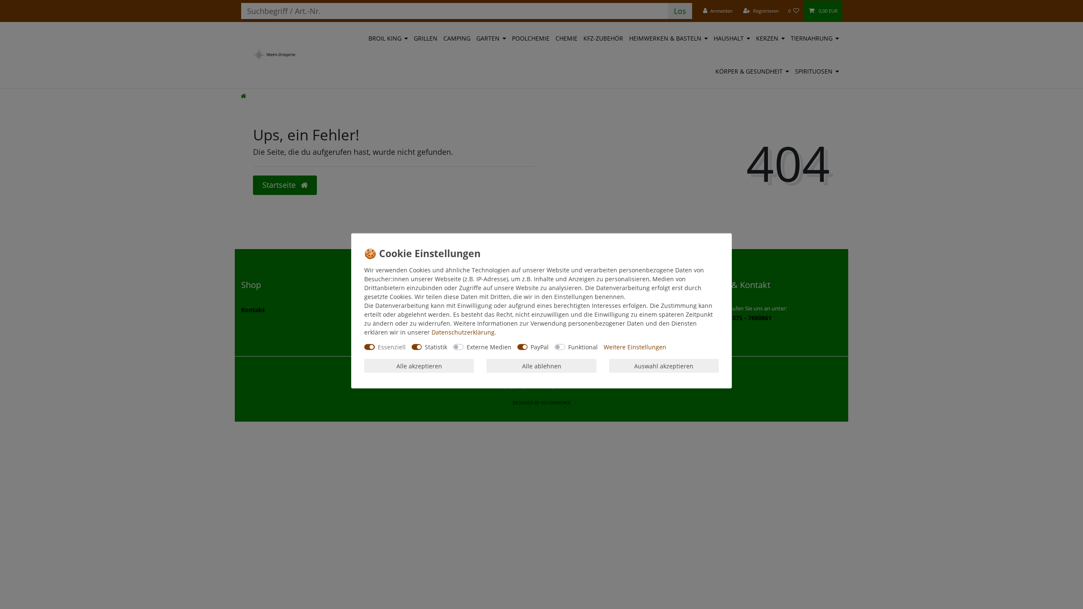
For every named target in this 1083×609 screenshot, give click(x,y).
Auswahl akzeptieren (663, 366)
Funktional (583, 347)
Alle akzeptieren (419, 366)
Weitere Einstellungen (635, 347)
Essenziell (392, 347)
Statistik (436, 347)
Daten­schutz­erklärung (463, 332)
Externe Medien (489, 347)
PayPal (540, 347)
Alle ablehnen (541, 366)
